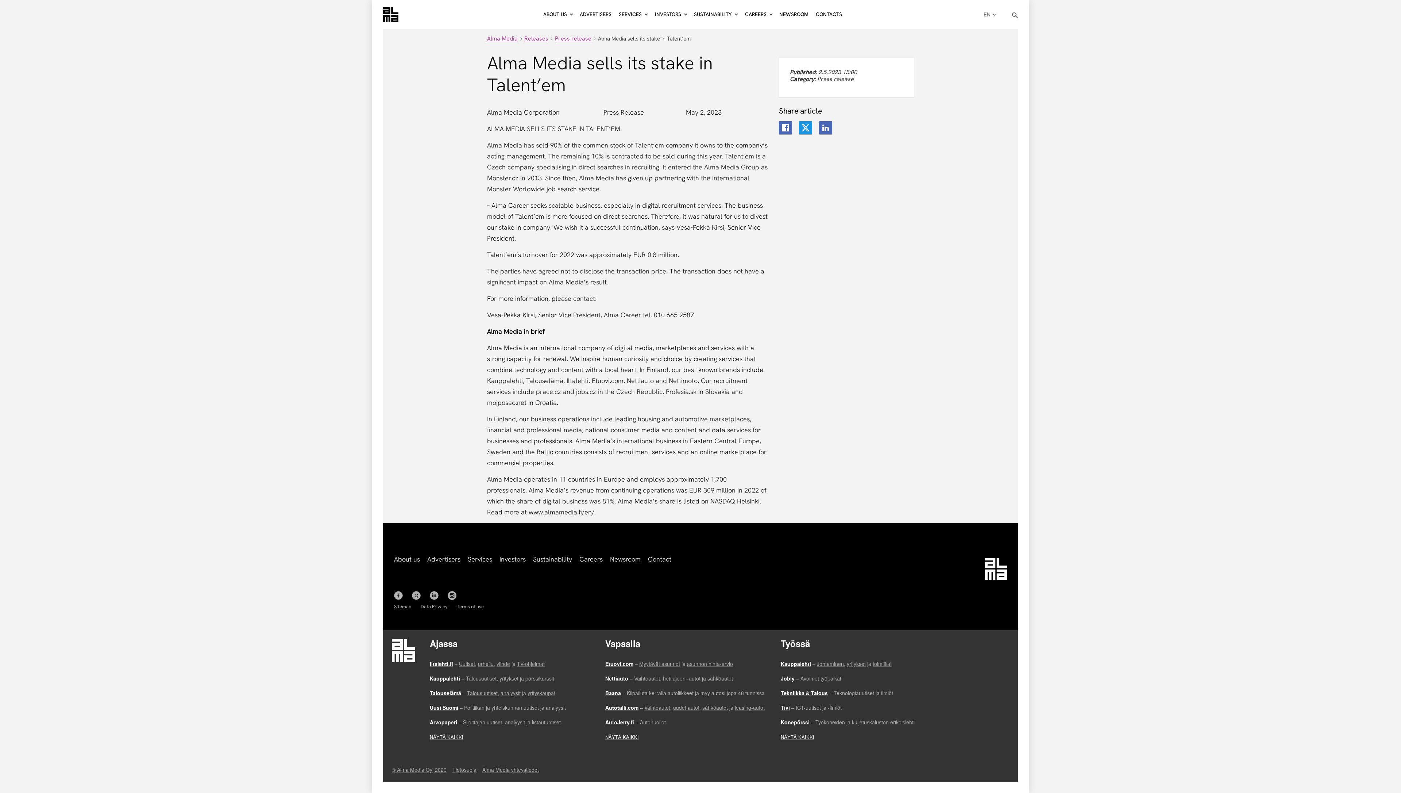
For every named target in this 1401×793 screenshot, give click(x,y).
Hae (1015, 15)
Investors (512, 559)
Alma (390, 14)
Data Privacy (434, 607)
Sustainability (552, 559)
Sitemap (403, 607)
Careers (591, 559)
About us (407, 559)
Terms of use (470, 607)
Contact (659, 559)
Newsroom (793, 14)
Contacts (829, 14)
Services (480, 559)
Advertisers (595, 14)
